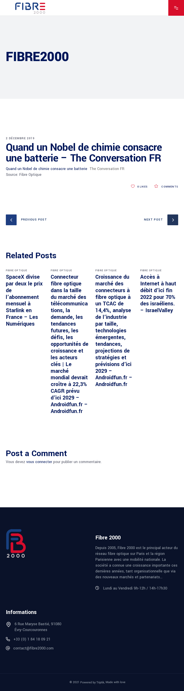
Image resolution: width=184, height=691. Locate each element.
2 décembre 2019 (20, 138)
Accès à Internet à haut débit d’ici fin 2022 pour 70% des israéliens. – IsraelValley (158, 293)
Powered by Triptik (92, 682)
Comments (169, 186)
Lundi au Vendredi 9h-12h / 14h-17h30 (135, 588)
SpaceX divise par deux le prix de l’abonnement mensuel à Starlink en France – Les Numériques (24, 300)
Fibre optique (16, 270)
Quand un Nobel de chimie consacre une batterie (46, 168)
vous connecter (39, 461)
